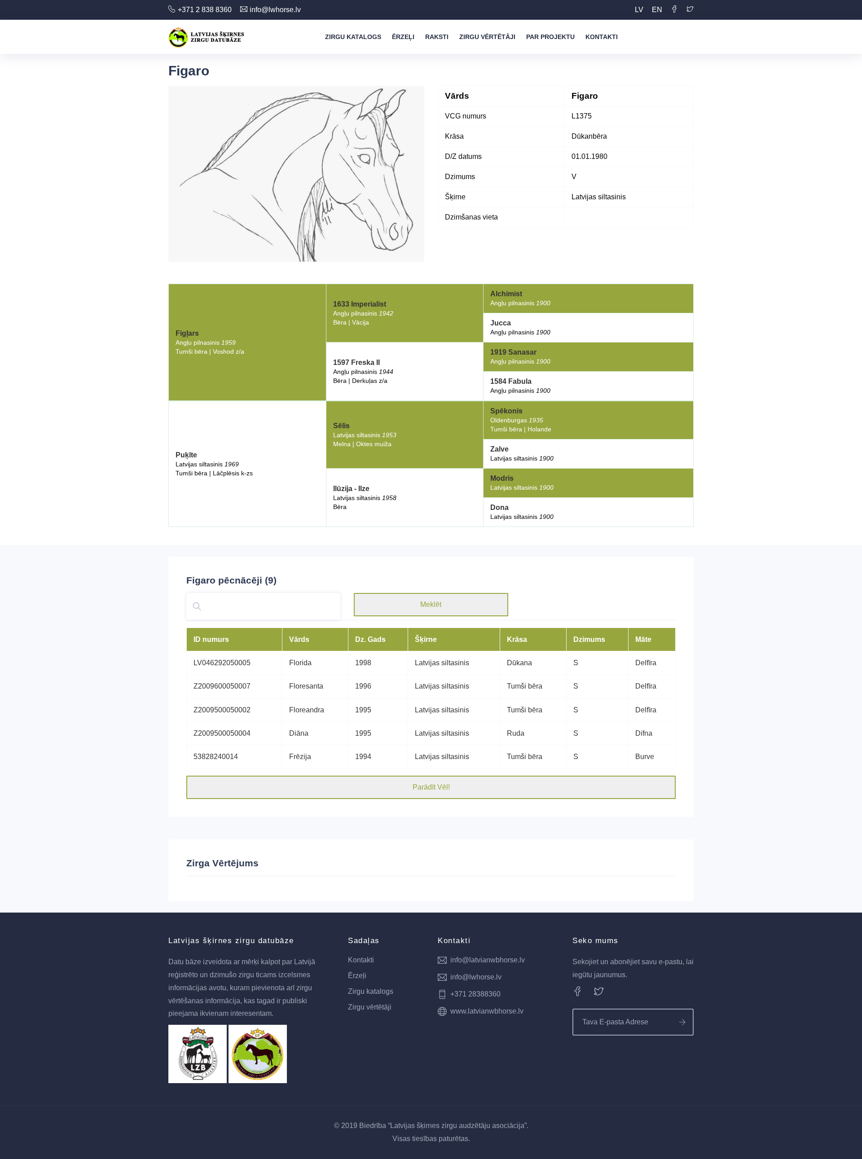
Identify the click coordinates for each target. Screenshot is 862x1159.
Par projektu (550, 36)
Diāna (298, 733)
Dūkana (519, 663)
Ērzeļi (403, 36)
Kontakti (601, 36)
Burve (644, 756)
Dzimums (589, 639)
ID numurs (211, 639)
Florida (300, 663)
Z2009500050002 (222, 710)
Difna (643, 733)
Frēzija (300, 756)
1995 (363, 710)
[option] (296, 174)
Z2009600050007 (222, 686)
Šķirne (426, 639)
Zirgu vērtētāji (487, 36)
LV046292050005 (222, 663)
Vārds (299, 639)
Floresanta (306, 686)
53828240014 (216, 756)
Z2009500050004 (222, 733)
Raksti (437, 36)
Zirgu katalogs (353, 36)
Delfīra (645, 663)
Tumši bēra (524, 686)
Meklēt (430, 604)
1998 (363, 663)
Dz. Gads (370, 639)
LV (639, 9)
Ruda (515, 733)
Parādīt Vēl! (431, 787)
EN (657, 9)
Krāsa (517, 639)
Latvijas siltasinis (442, 663)
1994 (363, 756)
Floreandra (306, 710)
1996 (363, 686)
